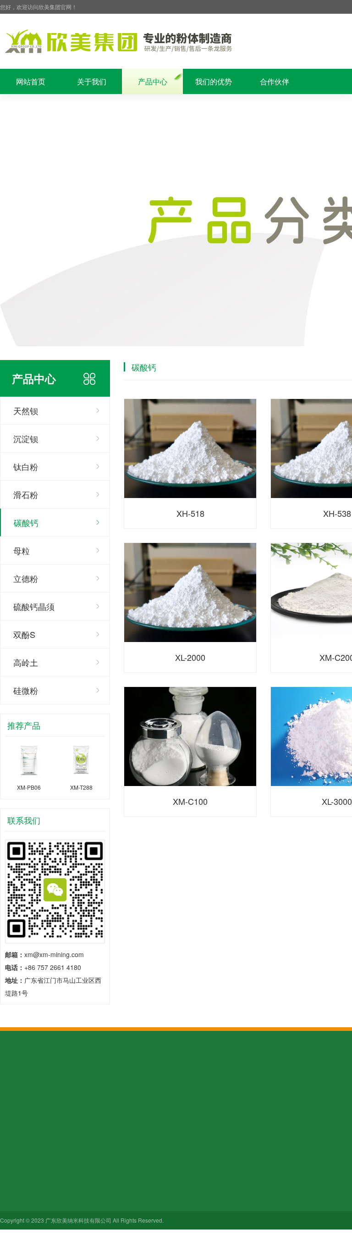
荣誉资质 (30, 106)
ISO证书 (12, 1155)
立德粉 (25, 578)
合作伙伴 (274, 81)
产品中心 (152, 81)
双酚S (24, 634)
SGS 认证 (141, 1129)
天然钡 (25, 410)
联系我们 (152, 106)
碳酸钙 (26, 522)
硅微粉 (25, 690)
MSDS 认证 (143, 1142)
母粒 (21, 550)
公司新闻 (204, 1129)
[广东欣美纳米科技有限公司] (118, 41)
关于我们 (91, 81)
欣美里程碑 (16, 1142)
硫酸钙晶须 (34, 606)
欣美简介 (13, 1129)
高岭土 (25, 662)
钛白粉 (25, 466)
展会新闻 (204, 1142)
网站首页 (30, 81)
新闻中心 (91, 106)
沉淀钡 (25, 438)
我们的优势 (213, 81)
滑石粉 (25, 494)
